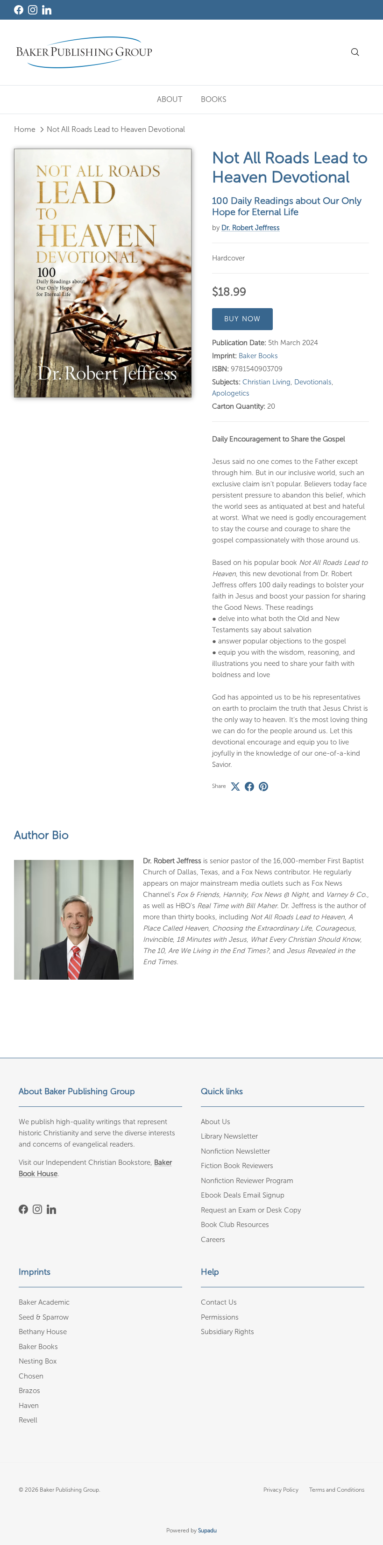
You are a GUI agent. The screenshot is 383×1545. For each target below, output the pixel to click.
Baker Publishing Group (69, 1490)
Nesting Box (38, 1361)
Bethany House (43, 1332)
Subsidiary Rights (227, 1332)
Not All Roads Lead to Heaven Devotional (116, 129)
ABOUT (169, 99)
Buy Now (242, 319)
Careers (213, 1239)
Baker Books (258, 356)
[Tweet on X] (235, 786)
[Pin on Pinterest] (263, 786)
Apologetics (230, 393)
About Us (215, 1122)
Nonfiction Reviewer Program (247, 1181)
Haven (29, 1405)
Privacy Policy (280, 1490)
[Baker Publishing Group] (84, 52)
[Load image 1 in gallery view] (103, 273)
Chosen (31, 1376)
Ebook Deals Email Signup (242, 1195)
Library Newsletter (229, 1136)
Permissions (220, 1317)
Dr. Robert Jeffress (250, 228)
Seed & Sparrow (44, 1317)
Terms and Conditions (336, 1490)
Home (24, 129)
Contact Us (219, 1302)
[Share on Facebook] (249, 786)
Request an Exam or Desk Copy (251, 1210)
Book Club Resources (235, 1224)
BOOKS (214, 99)
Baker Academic (44, 1302)
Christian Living (266, 382)
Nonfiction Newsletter (235, 1151)
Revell (28, 1420)
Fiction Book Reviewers (237, 1166)
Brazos (29, 1390)
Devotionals (313, 382)
